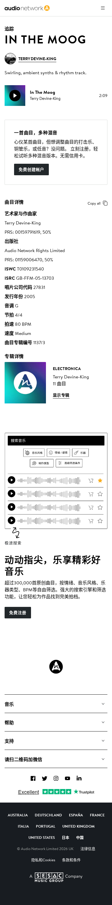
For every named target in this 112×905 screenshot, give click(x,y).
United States (41, 837)
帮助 (9, 722)
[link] (27, 8)
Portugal (45, 826)
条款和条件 (71, 859)
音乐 (9, 704)
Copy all (94, 203)
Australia (18, 815)
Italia (23, 826)
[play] (15, 95)
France (97, 815)
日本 (65, 837)
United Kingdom (78, 826)
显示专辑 (61, 395)
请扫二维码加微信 (24, 759)
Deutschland (48, 815)
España (76, 815)
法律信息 (87, 848)
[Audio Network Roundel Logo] (56, 667)
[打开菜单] (102, 8)
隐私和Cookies (43, 859)
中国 (80, 837)
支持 (9, 741)
